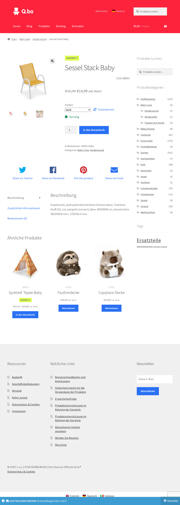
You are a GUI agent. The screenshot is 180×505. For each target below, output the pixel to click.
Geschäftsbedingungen (25, 384)
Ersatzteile (147, 140)
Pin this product (83, 178)
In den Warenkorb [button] (25, 314)
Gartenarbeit (148, 158)
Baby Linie (25, 39)
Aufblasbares (148, 99)
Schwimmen (147, 194)
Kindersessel (40, 39)
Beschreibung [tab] (15, 197)
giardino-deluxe (160, 246)
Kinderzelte (151, 116)
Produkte (44, 26)
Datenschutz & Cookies (26, 404)
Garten (144, 152)
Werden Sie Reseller (67, 438)
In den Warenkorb (94, 130)
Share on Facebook (53, 178)
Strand (144, 206)
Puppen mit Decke (154, 122)
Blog (29, 26)
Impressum (19, 411)
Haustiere (146, 170)
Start (14, 39)
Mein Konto (101, 11)
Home (16, 26)
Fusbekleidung (149, 146)
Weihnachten (148, 212)
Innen (144, 176)
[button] (52, 61)
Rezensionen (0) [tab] (17, 218)
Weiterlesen (68, 308)
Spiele (144, 200)
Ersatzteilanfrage (66, 399)
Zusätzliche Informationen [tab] (23, 208)
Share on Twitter (22, 178)
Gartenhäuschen (145, 246)
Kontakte (77, 26)
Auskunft (17, 377)
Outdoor (145, 182)
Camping (145, 134)
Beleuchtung (148, 128)
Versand (16, 390)
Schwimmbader (149, 188)
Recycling (61, 445)
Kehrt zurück (19, 397)
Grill (143, 164)
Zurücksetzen (106, 109)
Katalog (61, 26)
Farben (69, 105)
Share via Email (114, 178)
